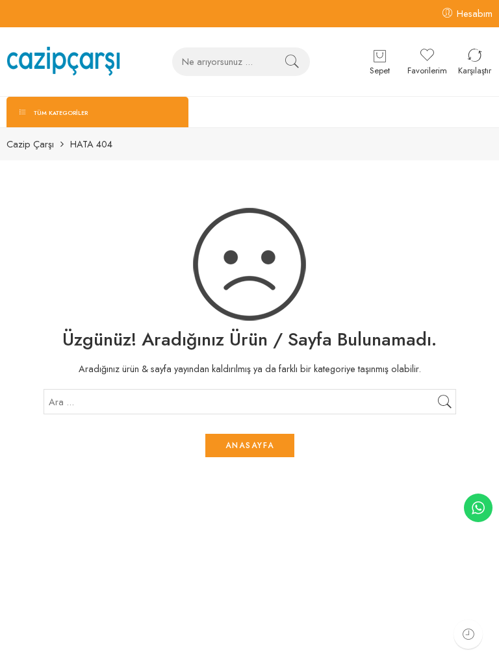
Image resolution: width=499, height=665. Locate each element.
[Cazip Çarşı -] (63, 61)
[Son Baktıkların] (468, 634)
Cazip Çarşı (30, 144)
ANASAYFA (249, 445)
